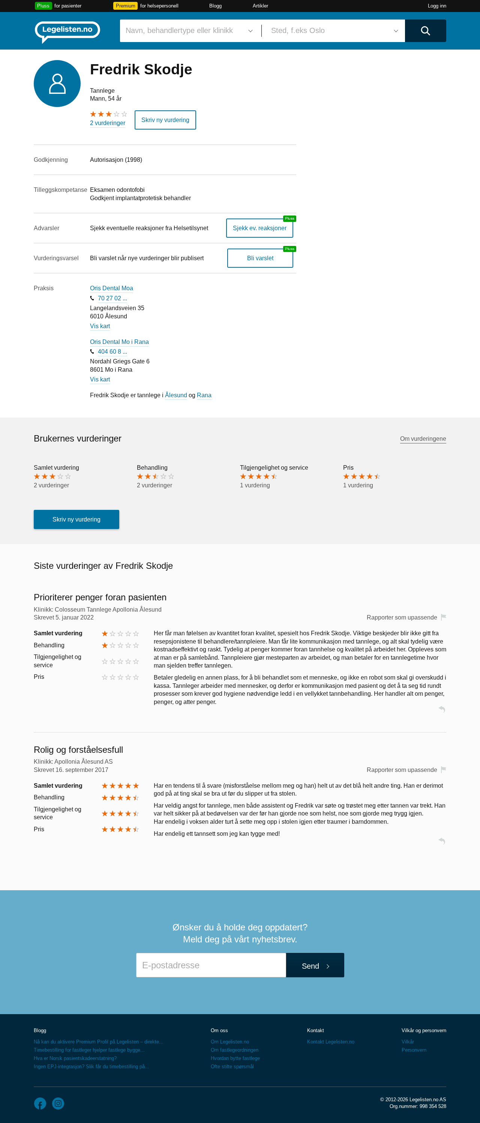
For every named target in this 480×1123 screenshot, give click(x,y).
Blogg (215, 6)
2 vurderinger (107, 123)
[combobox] (188, 31)
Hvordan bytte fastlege (235, 1058)
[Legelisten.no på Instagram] (58, 1103)
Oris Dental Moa (111, 288)
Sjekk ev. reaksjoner (259, 228)
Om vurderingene (423, 439)
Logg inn (437, 6)
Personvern (414, 1050)
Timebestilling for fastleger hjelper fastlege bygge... (89, 1050)
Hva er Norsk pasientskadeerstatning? (75, 1058)
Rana (204, 395)
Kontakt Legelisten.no (330, 1042)
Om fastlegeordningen (234, 1050)
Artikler (260, 6)
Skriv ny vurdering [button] (165, 120)
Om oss (219, 1030)
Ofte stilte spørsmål (232, 1066)
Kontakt (315, 1030)
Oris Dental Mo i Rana (119, 342)
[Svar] (441, 713)
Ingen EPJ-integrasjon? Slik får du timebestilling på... (91, 1066)
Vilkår (408, 1042)
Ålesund (176, 395)
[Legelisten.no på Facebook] (40, 1103)
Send (310, 966)
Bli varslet (260, 258)
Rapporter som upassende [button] (402, 617)
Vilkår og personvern (424, 1030)
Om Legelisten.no (230, 1042)
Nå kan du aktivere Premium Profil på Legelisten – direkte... (99, 1042)
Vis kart (100, 326)
